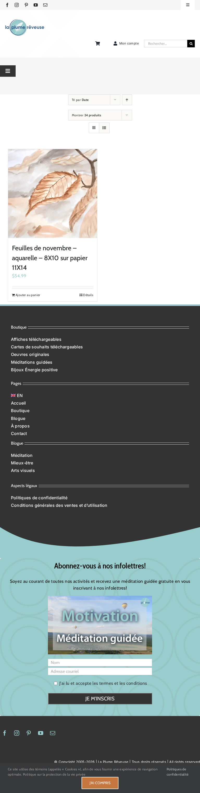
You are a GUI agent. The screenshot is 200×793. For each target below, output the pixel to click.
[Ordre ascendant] (127, 99)
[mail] (45, 5)
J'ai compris (100, 783)
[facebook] (7, 5)
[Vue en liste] (104, 128)
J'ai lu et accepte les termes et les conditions (103, 683)
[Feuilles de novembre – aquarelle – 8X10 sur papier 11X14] (52, 193)
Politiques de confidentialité (178, 771)
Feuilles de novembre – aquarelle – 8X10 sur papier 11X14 (50, 257)
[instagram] (17, 5)
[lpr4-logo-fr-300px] (24, 21)
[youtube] (36, 5)
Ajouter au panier (28, 295)
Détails (88, 295)
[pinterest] (26, 5)
